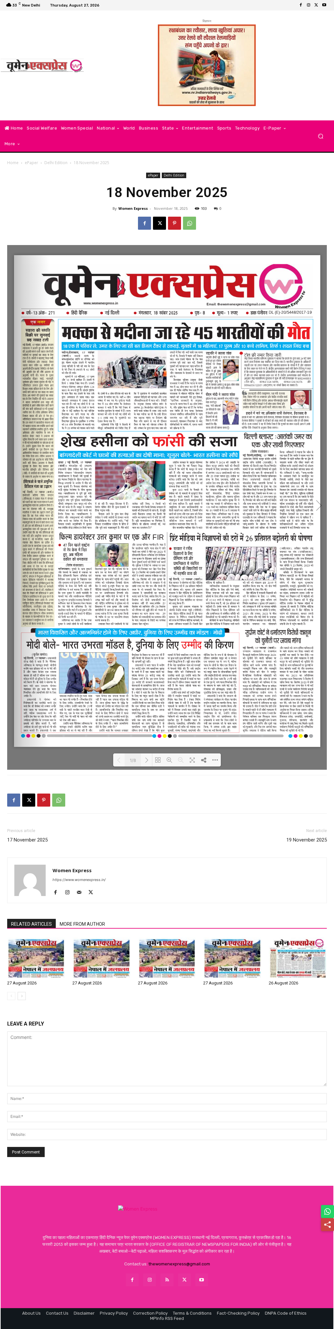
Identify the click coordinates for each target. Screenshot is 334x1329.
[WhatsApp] (189, 223)
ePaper (31, 162)
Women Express (133, 208)
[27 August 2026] (36, 957)
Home (13, 162)
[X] (316, 5)
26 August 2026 (283, 983)
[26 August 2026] (298, 957)
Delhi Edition (56, 162)
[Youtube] (324, 5)
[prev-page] (11, 996)
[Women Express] (42, 65)
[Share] (327, 1224)
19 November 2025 (306, 840)
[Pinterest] (174, 223)
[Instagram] (308, 5)
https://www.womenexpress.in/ (79, 879)
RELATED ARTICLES (31, 924)
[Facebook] (301, 5)
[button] (320, 136)
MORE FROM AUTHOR (82, 924)
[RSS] (166, 1280)
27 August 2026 (22, 983)
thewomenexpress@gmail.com (179, 1263)
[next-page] (22, 996)
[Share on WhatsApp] (327, 1211)
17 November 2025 (27, 840)
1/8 (133, 760)
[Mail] (81, 893)
